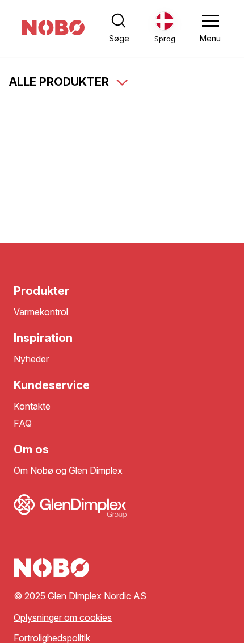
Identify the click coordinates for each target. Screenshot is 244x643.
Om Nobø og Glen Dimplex (68, 470)
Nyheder (31, 359)
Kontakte (32, 406)
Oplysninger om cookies (63, 617)
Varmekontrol (41, 312)
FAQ (23, 423)
